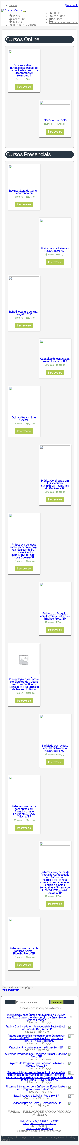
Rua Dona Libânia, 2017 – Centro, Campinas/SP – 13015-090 (39, 1122)
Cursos (57, 19)
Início (56, 13)
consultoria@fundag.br (39, 1128)
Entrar (13, 5)
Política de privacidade (63, 22)
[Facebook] (3, 989)
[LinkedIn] (17, 989)
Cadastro (59, 16)
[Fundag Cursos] (12, 10)
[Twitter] (7, 989)
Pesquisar (57, 1002)
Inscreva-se (24, 86)
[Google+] (12, 989)
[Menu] (24, 11)
